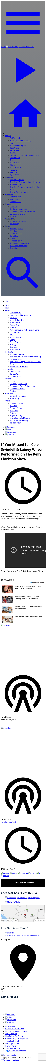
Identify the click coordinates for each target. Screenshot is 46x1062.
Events (8, 204)
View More (23, 724)
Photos (13, 216)
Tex (11, 160)
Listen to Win (15, 197)
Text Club (14, 236)
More (7, 226)
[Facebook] (10, 427)
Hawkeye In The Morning (20, 140)
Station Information (18, 221)
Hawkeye (13, 143)
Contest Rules (15, 201)
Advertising (14, 223)
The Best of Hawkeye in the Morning (25, 182)
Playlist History (16, 241)
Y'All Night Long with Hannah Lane (24, 155)
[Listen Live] (23, 647)
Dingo (12, 165)
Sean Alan (14, 172)
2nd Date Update (17, 179)
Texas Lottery (15, 248)
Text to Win (15, 199)
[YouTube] (9, 434)
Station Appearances (18, 209)
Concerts (13, 206)
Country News (16, 233)
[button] (23, 589)
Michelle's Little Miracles (20, 243)
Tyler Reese (15, 175)
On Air (8, 135)
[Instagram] (10, 432)
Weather (13, 231)
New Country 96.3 (8, 822)
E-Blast (13, 238)
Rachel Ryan (15, 150)
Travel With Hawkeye (19, 192)
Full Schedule (15, 138)
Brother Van (15, 157)
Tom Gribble (15, 148)
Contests (9, 194)
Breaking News (16, 228)
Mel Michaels (15, 162)
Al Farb (13, 153)
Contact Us (10, 219)
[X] (9, 429)
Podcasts (9, 177)
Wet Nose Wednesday (19, 245)
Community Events (17, 214)
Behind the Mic (16, 184)
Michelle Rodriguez (18, 145)
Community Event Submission (22, 211)
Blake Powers (15, 167)
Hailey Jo (13, 170)
